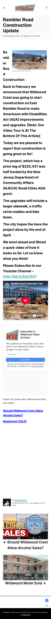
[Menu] (4, 7)
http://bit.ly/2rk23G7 (20, 276)
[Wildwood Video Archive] (25, 7)
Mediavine (27, 615)
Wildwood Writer (21, 500)
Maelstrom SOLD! (15, 421)
